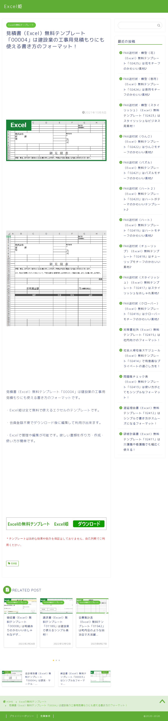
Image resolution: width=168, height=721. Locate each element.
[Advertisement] (56, 78)
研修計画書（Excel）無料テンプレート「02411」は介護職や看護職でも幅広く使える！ (142, 442)
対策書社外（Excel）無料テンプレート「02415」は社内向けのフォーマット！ (142, 335)
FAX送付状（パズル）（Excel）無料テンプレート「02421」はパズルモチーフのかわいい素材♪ (142, 170)
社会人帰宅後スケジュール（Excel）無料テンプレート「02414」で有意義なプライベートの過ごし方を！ (142, 358)
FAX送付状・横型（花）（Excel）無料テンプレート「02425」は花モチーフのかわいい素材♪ (142, 60)
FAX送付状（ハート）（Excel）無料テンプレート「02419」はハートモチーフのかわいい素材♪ (142, 227)
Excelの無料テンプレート (21, 25)
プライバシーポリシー (21, 716)
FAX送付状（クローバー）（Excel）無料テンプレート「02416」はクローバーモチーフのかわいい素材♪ (142, 311)
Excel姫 (13, 6)
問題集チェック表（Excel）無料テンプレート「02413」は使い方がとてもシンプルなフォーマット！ (142, 387)
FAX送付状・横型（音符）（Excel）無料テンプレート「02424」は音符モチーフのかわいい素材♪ (142, 87)
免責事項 (45, 716)
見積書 (13, 563)
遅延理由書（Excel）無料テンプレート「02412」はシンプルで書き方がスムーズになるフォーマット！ (142, 416)
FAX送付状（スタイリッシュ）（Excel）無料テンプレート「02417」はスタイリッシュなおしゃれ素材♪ (142, 285)
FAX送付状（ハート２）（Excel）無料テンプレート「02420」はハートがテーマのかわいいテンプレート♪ (142, 198)
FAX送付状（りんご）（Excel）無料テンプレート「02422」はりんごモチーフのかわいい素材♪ (142, 144)
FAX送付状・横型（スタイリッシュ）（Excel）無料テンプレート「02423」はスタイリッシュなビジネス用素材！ (142, 115)
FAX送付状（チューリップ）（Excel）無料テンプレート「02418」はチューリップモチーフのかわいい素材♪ (142, 256)
